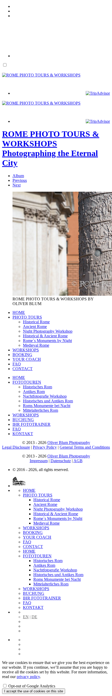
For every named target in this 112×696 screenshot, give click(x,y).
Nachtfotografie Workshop (45, 396)
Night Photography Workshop (47, 331)
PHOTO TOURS (27, 317)
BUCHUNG (23, 419)
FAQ (17, 364)
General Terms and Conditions (85, 447)
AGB (78, 461)
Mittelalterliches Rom (40, 410)
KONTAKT (23, 433)
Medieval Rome (36, 345)
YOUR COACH (27, 359)
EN (26, 617)
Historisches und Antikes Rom (48, 401)
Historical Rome (36, 322)
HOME (19, 312)
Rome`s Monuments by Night (47, 340)
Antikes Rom (34, 391)
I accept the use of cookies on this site (33, 691)
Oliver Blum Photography (68, 442)
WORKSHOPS (26, 350)
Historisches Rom (37, 387)
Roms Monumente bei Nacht (46, 405)
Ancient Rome (35, 326)
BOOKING (22, 354)
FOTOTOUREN (27, 382)
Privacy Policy (45, 447)
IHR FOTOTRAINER (32, 424)
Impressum (39, 461)
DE (34, 617)
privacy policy (28, 676)
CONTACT (23, 368)
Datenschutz (61, 461)
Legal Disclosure (16, 447)
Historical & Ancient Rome (45, 336)
